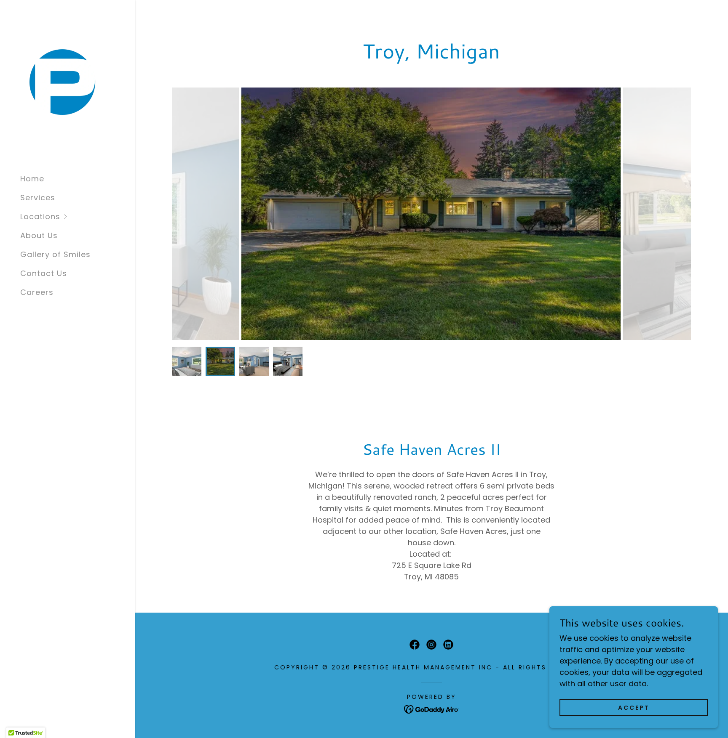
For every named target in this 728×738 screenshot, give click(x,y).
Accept (634, 707)
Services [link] (37, 197)
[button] (77, 216)
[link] (62, 84)
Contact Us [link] (43, 273)
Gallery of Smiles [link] (55, 254)
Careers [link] (37, 292)
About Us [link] (39, 235)
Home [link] (32, 178)
